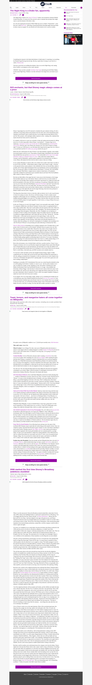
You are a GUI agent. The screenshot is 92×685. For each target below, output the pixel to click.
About (25, 674)
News (24, 7)
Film (36, 7)
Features (15, 97)
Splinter (24, 0)
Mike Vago (13, 305)
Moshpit (33, 0)
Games (50, 7)
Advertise (36, 674)
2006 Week (19, 479)
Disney (18, 97)
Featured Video (68, 32)
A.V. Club (15, 0)
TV (30, 7)
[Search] (10, 7)
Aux (66, 7)
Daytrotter (28, 0)
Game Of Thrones (32, 17)
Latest (17, 7)
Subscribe (58, 7)
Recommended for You (70, 10)
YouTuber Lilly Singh (36, 70)
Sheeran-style (20, 62)
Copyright (54, 674)
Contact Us (65, 674)
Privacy (60, 674)
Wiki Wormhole (20, 308)
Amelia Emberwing (15, 94)
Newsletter (73, 7)
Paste (11, 0)
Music (43, 7)
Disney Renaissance (43, 516)
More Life (23, 25)
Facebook (48, 674)
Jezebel (19, 0)
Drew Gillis (13, 476)
